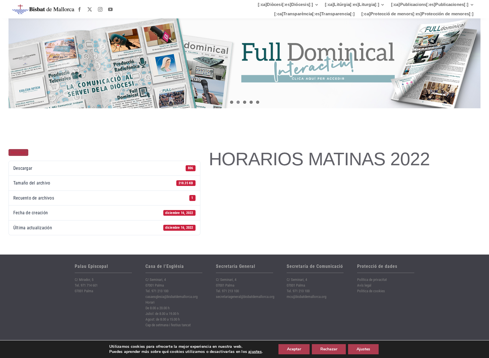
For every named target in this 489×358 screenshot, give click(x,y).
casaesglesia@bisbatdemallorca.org (171, 297)
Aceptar (294, 349)
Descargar (18, 152)
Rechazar (328, 349)
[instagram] (100, 9)
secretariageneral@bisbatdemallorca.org (245, 297)
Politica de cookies (371, 291)
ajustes (255, 351)
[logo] (43, 6)
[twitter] (89, 9)
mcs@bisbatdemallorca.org (306, 297)
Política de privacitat (372, 279)
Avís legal (364, 285)
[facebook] (79, 9)
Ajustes (363, 349)
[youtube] (110, 9)
